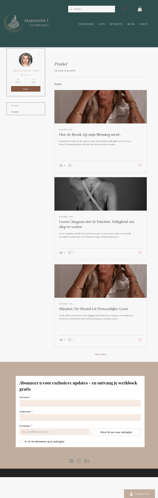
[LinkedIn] (86, 461)
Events (15, 111)
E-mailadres (25, 426)
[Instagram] (79, 461)
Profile (14, 105)
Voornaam (25, 397)
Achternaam (26, 411)
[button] (140, 8)
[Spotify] (71, 461)
